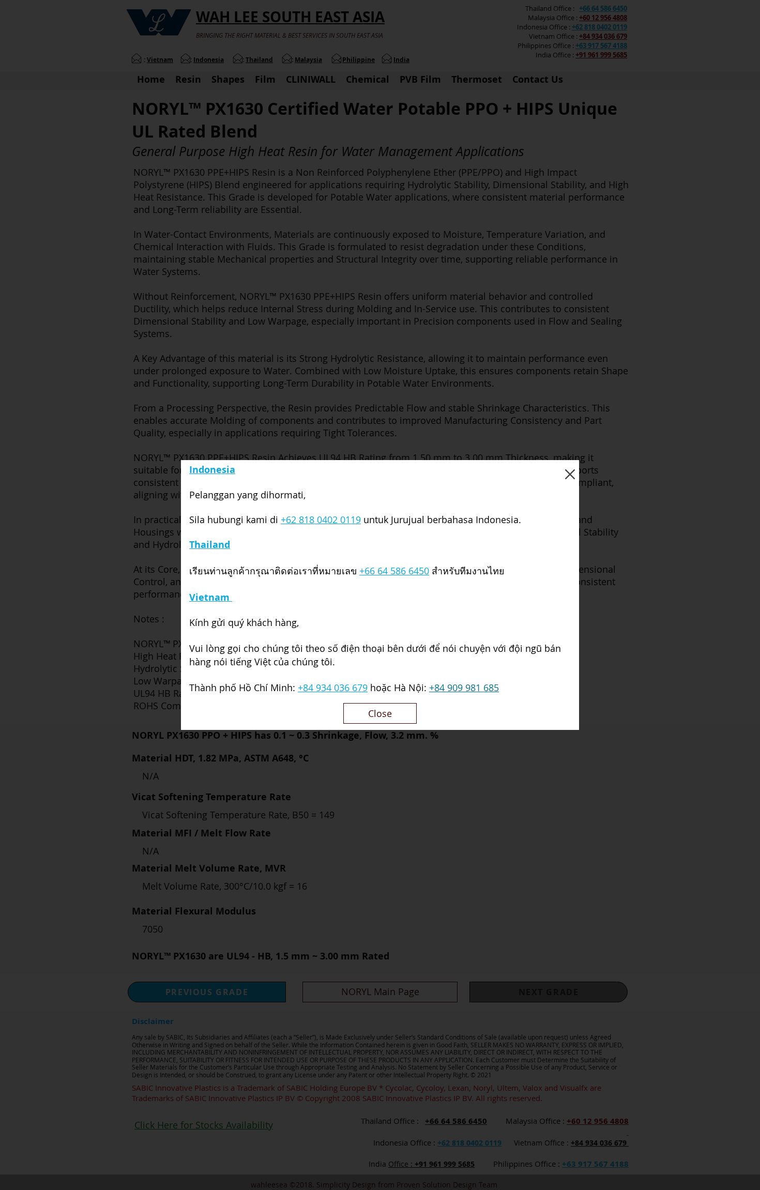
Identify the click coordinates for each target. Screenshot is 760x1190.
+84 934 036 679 (333, 687)
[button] (570, 474)
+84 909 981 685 (464, 687)
